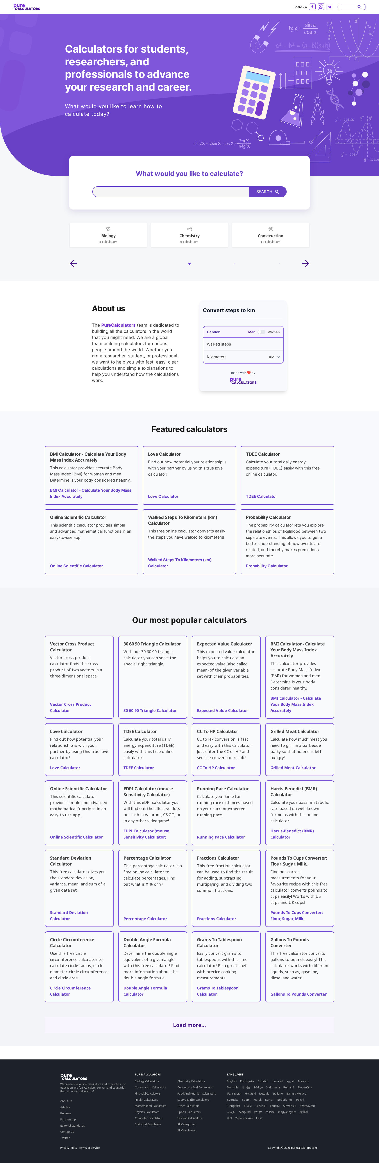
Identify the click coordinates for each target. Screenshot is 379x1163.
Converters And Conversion (195, 1087)
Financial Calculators (148, 1093)
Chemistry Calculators (191, 1081)
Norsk (258, 1099)
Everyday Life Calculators (193, 1099)
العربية (291, 1081)
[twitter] (330, 7)
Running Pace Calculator (221, 837)
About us (66, 1101)
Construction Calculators (150, 1087)
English (232, 1081)
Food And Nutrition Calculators (196, 1093)
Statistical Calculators (148, 1124)
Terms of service (89, 1148)
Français (303, 1081)
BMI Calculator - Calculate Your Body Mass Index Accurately (295, 704)
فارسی (231, 1112)
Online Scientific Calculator (76, 566)
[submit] (360, 7)
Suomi (246, 1099)
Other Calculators (188, 1105)
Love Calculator (163, 496)
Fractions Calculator (216, 918)
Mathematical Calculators (150, 1105)
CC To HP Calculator (216, 767)
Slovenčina (305, 1087)
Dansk (269, 1099)
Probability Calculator (267, 566)
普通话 (303, 1112)
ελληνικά (245, 1112)
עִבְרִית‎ (258, 1112)
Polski (300, 1099)
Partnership (68, 1119)
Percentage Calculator (145, 918)
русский (277, 1081)
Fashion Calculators (189, 1118)
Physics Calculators (147, 1112)
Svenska (232, 1099)
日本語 (245, 1087)
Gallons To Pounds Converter (298, 994)
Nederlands (285, 1099)
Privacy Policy (68, 1148)
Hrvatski (250, 1093)
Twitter (65, 1138)
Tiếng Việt (233, 1105)
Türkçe (258, 1087)
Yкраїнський (244, 1118)
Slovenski (289, 1105)
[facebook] (312, 7)
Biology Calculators (147, 1081)
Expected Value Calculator (222, 710)
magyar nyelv (287, 1112)
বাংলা (229, 1118)
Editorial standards (72, 1125)
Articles (65, 1107)
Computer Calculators (149, 1118)
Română (288, 1087)
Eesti (259, 1118)
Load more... (189, 1025)
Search (264, 191)
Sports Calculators (189, 1112)
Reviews (66, 1113)
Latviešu (261, 1105)
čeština (270, 1112)
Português (247, 1081)
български (234, 1093)
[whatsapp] (321, 6)
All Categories (186, 1124)
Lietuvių (264, 1093)
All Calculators (186, 1130)
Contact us (67, 1131)
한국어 (248, 1105)
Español (263, 1081)
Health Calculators (146, 1099)
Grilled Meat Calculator (293, 767)
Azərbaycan (307, 1105)
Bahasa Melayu (296, 1093)
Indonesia (273, 1087)
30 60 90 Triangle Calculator (150, 710)
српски (275, 1105)
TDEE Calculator (261, 496)
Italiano (278, 1093)
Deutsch (232, 1087)
